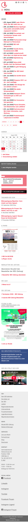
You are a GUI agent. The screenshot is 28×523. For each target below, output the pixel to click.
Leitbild (3, 404)
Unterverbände (5, 409)
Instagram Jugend (7, 505)
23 (24, 146)
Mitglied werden (14, 13)
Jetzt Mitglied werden (9, 167)
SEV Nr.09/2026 (7, 256)
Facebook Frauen (7, 499)
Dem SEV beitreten (6, 396)
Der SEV (3, 401)
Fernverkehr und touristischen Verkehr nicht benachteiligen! (14, 35)
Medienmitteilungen (7, 427)
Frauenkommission (6, 412)
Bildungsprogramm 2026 (13, 192)
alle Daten (6, 154)
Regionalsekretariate (7, 406)
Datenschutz (12, 518)
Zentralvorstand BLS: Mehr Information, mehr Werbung (14, 111)
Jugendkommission (6, 414)
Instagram (5, 489)
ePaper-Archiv (7, 259)
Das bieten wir (5, 399)
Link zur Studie (7, 344)
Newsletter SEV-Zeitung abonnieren (14, 275)
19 (10, 146)
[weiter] (25, 135)
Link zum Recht (5, 434)
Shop (2, 440)
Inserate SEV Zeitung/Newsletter (13, 298)
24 (3, 148)
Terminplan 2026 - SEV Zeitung (12, 294)
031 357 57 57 (8, 458)
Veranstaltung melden (9, 157)
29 (21, 148)
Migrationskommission (7, 417)
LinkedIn (4, 483)
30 (24, 148)
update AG (13, 520)
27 (14, 148)
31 (3, 151)
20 (14, 146)
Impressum (19, 516)
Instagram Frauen (10, 510)
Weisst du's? (6, 284)
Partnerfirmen (5, 437)
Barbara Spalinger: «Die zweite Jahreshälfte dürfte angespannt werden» (15, 29)
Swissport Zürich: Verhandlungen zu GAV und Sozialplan (14, 96)
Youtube (4, 494)
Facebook (7, 478)
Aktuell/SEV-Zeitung (7, 424)
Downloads (4, 442)
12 (10, 144)
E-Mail (3, 460)
